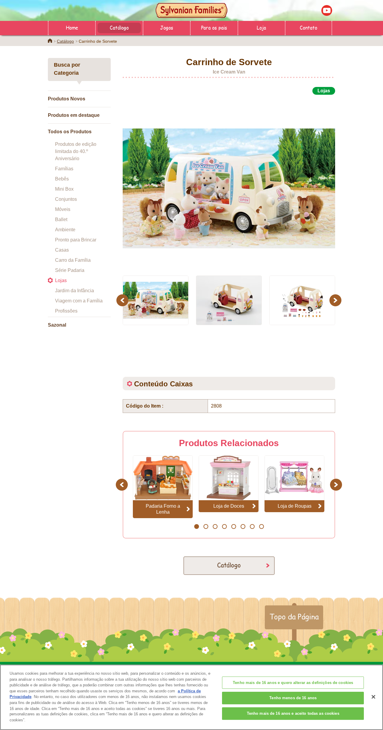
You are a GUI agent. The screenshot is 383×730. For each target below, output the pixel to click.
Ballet (61, 219)
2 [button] (205, 526)
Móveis (62, 209)
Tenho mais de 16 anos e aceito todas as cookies (293, 713)
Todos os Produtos (70, 131)
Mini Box (64, 189)
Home (72, 27)
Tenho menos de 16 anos (293, 698)
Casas (62, 249)
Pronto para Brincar (75, 239)
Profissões (66, 310)
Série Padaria (69, 270)
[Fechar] (373, 696)
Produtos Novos (66, 98)
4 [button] (224, 526)
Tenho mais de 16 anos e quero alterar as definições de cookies (293, 682)
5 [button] (233, 526)
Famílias (64, 168)
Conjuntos (66, 199)
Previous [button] (123, 300)
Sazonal (57, 324)
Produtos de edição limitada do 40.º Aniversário (75, 151)
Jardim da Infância (74, 290)
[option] (229, 181)
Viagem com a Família (79, 300)
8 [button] (261, 526)
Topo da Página (294, 616)
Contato (308, 27)
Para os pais (214, 27)
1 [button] (196, 526)
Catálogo (119, 27)
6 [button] (242, 526)
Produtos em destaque (74, 115)
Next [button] (336, 300)
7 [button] (252, 526)
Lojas (61, 280)
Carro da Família (73, 260)
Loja (261, 27)
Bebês (62, 178)
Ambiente (65, 229)
